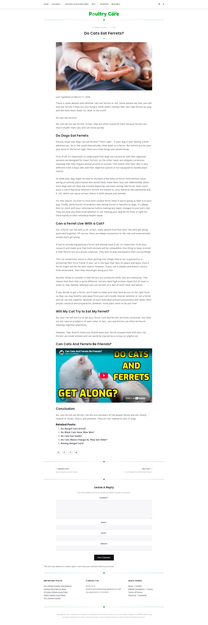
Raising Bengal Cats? (72, 443)
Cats (114, 27)
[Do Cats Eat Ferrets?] (104, 66)
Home (46, 4)
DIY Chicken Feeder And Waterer (58, 586)
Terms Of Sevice (135, 592)
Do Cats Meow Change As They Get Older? (84, 439)
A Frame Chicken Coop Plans (56, 592)
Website (104, 544)
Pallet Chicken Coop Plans (54, 595)
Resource (116, 4)
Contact (138, 586)
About (130, 586)
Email (104, 533)
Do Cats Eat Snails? (71, 435)
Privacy (150, 589)
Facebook (142, 595)
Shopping (104, 4)
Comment (104, 498)
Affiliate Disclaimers (136, 589)
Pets (93, 4)
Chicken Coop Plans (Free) (77, 4)
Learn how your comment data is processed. (95, 566)
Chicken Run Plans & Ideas (55, 589)
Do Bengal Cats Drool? (73, 428)
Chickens (56, 4)
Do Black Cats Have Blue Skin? (77, 432)
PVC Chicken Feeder (52, 598)
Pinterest (132, 595)
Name (104, 522)
